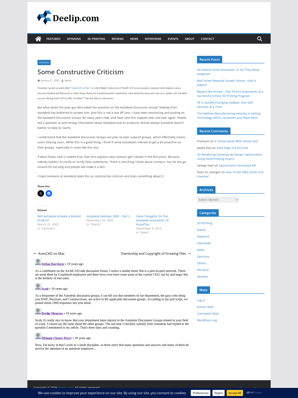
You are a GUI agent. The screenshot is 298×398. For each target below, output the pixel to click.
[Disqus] (112, 307)
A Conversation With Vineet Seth (236, 141)
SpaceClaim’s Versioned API (237, 165)
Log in (201, 300)
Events (173, 39)
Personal (203, 270)
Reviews (118, 39)
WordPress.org (207, 320)
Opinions (74, 39)
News (134, 39)
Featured (53, 39)
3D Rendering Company (213, 154)
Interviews (153, 39)
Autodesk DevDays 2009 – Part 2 (108, 216)
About (189, 39)
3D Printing (96, 39)
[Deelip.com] (38, 39)
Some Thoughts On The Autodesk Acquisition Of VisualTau (152, 220)
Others (201, 263)
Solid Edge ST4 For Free (232, 148)
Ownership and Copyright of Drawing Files (153, 253)
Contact (207, 39)
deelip (67, 80)
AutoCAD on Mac (51, 253)
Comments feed (208, 313)
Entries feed (205, 307)
